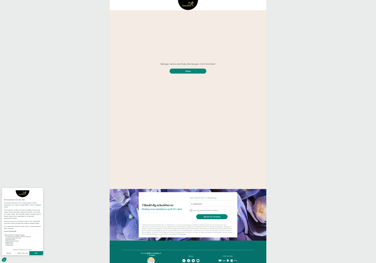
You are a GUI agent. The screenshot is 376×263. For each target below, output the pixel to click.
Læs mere (182, 234)
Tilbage (188, 71)
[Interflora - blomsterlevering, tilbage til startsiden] (188, 5)
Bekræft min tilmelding (212, 217)
